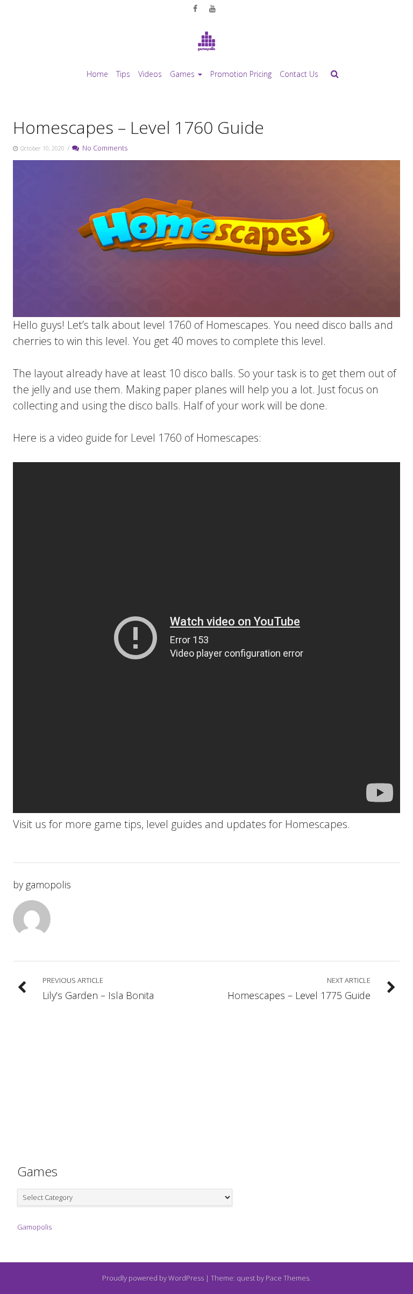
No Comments (103, 148)
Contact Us (299, 74)
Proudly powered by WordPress (153, 1278)
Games (182, 74)
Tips (123, 74)
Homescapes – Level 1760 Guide (138, 127)
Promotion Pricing (241, 74)
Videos (150, 74)
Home (97, 74)
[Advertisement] (206, 1077)
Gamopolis (34, 1227)
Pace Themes (287, 1278)
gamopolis (48, 884)
